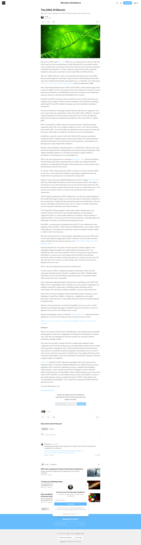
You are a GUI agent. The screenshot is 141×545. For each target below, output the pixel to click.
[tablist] (48, 429)
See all (44, 509)
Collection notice (79, 533)
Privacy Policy (83, 509)
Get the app (78, 537)
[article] (70, 473)
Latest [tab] (47, 464)
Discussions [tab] (53, 464)
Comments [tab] (45, 429)
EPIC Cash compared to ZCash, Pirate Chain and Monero (62, 469)
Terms (72, 533)
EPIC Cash (61, 62)
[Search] (117, 3)
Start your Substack (66, 537)
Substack (62, 541)
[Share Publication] (121, 3)
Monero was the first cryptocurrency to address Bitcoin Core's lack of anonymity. (60, 472)
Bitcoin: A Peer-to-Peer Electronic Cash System (57, 83)
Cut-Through (93, 180)
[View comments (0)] (57, 477)
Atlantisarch (47, 444)
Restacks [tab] (51, 429)
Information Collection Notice (70, 509)
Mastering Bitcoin (77, 314)
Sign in (136, 3)
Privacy (68, 533)
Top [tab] (43, 464)
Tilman (46, 16)
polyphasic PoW (78, 159)
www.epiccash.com (47, 390)
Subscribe (128, 3)
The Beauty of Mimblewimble (51, 482)
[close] (86, 485)
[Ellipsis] (99, 444)
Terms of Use (78, 507)
